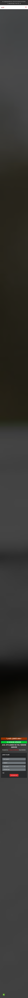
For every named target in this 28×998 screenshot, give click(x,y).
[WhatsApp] (20, 3)
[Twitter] (17, 3)
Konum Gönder (14, 742)
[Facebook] (15, 3)
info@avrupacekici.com (8, 1)
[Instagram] (18, 3)
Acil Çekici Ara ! (14, 739)
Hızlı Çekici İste (14, 775)
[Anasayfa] (2, 7)
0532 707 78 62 (11, 3)
